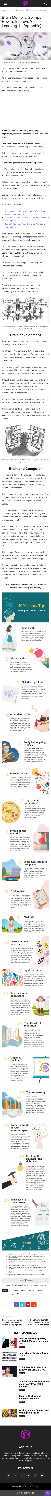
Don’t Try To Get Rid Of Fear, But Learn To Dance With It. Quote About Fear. (38, 1322)
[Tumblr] (28, 1476)
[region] (25, 111)
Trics (18, 1294)
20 (10, 1290)
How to (10, 10)
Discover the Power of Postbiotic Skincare (30, 1397)
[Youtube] (42, 1476)
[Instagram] (15, 1476)
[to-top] (47, 1492)
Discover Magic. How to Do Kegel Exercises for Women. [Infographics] (12, 1322)
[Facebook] (16, 1304)
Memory (5, 1294)
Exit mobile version (26, 1493)
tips (13, 1294)
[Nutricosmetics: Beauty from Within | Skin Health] (9, 1413)
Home (4, 10)
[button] (5, 3)
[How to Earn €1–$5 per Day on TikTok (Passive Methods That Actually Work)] (9, 1343)
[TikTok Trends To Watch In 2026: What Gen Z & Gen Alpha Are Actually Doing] (9, 1371)
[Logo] (25, 1440)
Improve (31, 1290)
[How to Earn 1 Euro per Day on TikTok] (9, 1357)
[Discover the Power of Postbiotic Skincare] (9, 1399)
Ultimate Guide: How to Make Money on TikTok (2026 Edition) (34, 1384)
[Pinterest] (28, 1304)
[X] (22, 1304)
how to (23, 1290)
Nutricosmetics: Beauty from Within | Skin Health (34, 1411)
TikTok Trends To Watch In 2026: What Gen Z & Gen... (32, 1368)
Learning (40, 1290)
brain (16, 1290)
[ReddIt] (34, 1304)
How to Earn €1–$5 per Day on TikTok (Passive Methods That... (33, 1341)
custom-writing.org (40, 1285)
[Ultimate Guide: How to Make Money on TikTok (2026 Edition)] (9, 1385)
